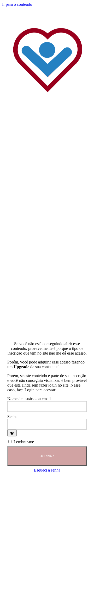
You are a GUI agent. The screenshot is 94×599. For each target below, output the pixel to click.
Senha (12, 416)
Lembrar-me (23, 442)
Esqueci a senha (47, 470)
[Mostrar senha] (12, 433)
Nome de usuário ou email (29, 399)
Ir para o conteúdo (17, 4)
